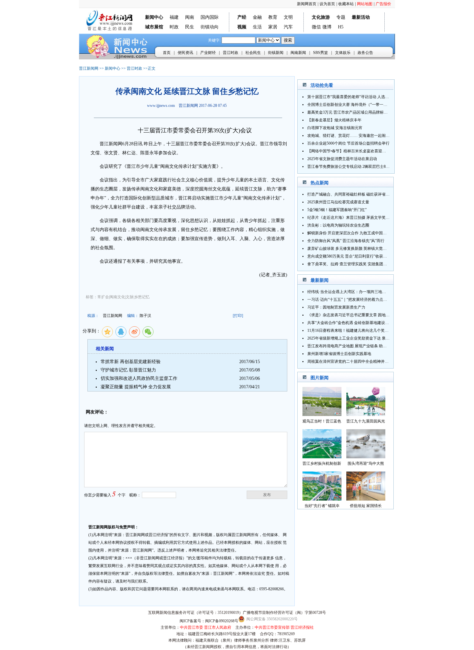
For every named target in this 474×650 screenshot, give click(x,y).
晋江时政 (230, 52)
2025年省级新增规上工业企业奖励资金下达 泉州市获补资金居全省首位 (367, 338)
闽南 (189, 17)
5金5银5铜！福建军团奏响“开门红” (337, 210)
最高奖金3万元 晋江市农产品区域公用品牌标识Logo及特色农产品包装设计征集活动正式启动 (386, 112)
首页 (167, 52)
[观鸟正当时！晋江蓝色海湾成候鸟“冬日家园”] (321, 414)
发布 (267, 495)
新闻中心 (112, 68)
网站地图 (364, 4)
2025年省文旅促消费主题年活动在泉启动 (342, 159)
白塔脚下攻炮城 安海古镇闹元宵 (334, 128)
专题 (340, 17)
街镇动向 (210, 27)
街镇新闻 (275, 52)
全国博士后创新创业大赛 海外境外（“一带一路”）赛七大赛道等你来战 (367, 104)
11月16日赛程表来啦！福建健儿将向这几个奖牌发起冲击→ (357, 330)
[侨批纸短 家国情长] (365, 499)
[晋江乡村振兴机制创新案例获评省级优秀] (321, 456)
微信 (316, 27)
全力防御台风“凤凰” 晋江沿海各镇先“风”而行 (345, 241)
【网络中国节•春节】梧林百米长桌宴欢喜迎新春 (348, 151)
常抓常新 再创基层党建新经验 (131, 361)
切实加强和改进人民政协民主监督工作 (139, 378)
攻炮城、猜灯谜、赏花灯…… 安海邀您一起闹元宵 (350, 135)
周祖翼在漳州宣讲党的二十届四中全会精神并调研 (349, 361)
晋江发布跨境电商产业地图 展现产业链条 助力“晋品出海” (356, 346)
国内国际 (210, 17)
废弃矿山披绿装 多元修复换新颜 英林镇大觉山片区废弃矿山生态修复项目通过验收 (378, 248)
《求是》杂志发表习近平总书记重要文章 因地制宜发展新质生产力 (363, 315)
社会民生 (253, 52)
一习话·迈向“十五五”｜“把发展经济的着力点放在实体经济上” (359, 299)
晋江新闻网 (88, 68)
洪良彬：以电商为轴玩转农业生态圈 (338, 225)
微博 (326, 27)
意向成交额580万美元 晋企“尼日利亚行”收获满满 (349, 256)
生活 (257, 27)
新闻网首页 (306, 4)
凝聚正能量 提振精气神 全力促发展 (136, 386)
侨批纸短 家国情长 (366, 505)
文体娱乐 (343, 52)
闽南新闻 (298, 52)
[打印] (238, 315)
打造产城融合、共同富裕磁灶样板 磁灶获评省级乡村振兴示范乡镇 (363, 194)
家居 (272, 27)
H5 (340, 27)
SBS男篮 (320, 52)
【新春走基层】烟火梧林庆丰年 (334, 120)
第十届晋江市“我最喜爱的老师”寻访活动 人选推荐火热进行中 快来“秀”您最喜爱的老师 (381, 97)
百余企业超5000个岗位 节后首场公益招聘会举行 (348, 143)
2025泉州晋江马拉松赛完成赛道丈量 (338, 202)
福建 (174, 17)
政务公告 (365, 52)
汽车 (288, 27)
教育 (272, 17)
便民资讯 (185, 52)
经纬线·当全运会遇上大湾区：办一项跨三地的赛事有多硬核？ (360, 291)
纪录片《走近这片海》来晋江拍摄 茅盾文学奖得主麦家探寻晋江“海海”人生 (371, 217)
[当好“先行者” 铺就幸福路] (321, 499)
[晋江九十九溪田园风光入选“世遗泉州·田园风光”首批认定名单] (365, 414)
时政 (174, 27)
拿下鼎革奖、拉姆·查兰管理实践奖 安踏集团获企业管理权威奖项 (362, 264)
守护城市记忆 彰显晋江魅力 (128, 370)
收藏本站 (346, 4)
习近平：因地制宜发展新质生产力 (336, 307)
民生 (189, 27)
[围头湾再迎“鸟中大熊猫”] (365, 456)
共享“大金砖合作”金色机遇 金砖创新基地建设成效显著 (353, 322)
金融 (257, 17)
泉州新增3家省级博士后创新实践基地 (339, 353)
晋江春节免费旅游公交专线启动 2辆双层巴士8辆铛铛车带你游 (360, 166)
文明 (288, 17)
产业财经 (208, 52)
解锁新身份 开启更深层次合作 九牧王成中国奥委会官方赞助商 (360, 233)
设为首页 (327, 4)
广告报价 (383, 4)
